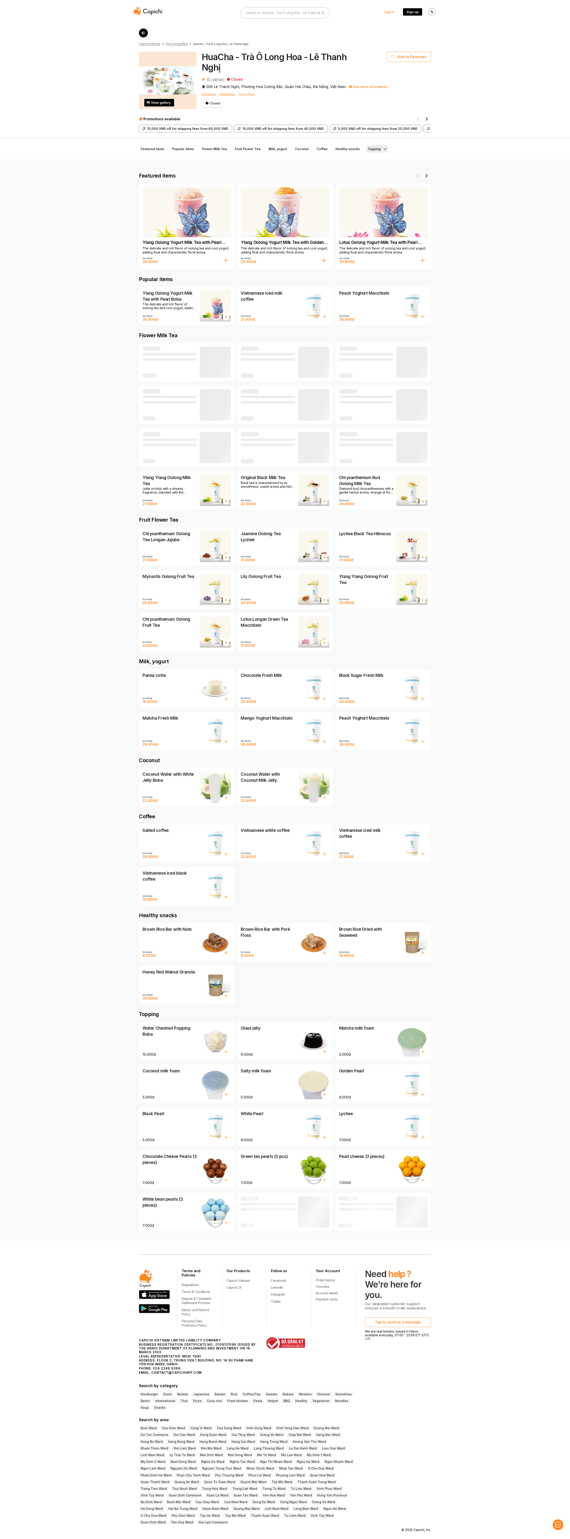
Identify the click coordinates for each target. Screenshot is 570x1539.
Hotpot (273, 1401)
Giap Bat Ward (300, 1435)
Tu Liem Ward (294, 1515)
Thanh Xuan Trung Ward (316, 1482)
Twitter (276, 1301)
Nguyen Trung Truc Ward (221, 1468)
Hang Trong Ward (273, 1441)
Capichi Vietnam (238, 1280)
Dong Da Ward (264, 1502)
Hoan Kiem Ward (215, 1508)
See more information (370, 87)
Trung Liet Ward (244, 1488)
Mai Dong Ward (240, 1455)
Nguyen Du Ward (184, 1468)
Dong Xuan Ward (213, 1435)
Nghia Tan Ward (242, 1461)
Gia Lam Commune (213, 1522)
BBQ (286, 1401)
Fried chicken (237, 1401)
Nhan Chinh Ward (260, 1468)
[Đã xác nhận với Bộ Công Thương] (285, 1343)
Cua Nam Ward (235, 1502)
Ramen (220, 1394)
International (165, 1401)
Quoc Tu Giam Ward (219, 1482)
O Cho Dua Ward (321, 1468)
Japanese (201, 1394)
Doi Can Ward (184, 1435)
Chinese (323, 1394)
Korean (182, 1394)
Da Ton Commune (154, 1435)
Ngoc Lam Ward (153, 1468)
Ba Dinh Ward (151, 1502)
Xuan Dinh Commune (185, 1495)
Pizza (197, 1401)
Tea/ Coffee (246, 94)
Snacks (159, 1407)
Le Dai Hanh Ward (303, 1448)
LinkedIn (277, 1287)
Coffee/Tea (252, 1394)
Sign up (413, 12)
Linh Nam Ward (152, 1455)
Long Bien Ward (306, 1508)
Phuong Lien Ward (290, 1475)
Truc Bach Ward (184, 1488)
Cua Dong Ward (229, 1428)
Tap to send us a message (398, 1322)
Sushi (167, 1394)
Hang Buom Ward (213, 1441)
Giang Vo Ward (271, 1435)
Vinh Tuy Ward (152, 1495)
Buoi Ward (149, 1428)
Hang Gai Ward (243, 1441)
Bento (145, 1401)
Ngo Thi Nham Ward (276, 1461)
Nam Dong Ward (183, 1461)
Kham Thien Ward (154, 1448)
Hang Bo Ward (152, 1441)
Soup (145, 1407)
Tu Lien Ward (301, 1488)
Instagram (278, 1294)
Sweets (271, 1394)
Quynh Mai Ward (253, 1482)
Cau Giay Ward (207, 1502)
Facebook (278, 1280)
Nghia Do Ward (212, 1461)
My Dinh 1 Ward (319, 1455)
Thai (184, 1401)
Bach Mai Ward (178, 1502)
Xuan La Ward (217, 1495)
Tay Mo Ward (282, 1482)
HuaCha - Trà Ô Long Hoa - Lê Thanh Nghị (220, 44)
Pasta (257, 1401)
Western (305, 1394)
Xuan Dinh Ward (153, 1522)
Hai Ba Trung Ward (182, 1508)
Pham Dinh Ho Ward (156, 1475)
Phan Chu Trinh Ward (193, 1475)
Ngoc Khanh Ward (339, 1461)
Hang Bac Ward (328, 1435)
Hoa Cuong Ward (177, 43)
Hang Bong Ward (181, 1441)
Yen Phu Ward (301, 1495)
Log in (389, 12)
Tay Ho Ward (210, 1515)
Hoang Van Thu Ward (309, 1441)
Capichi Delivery (149, 43)
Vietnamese (227, 94)
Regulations (190, 1285)
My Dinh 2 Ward (153, 1461)
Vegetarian (321, 1401)
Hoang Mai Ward (246, 1508)
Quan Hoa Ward (322, 1475)
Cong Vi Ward (201, 1428)
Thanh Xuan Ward (265, 1515)
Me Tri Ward (266, 1455)
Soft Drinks (209, 94)
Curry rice (214, 1401)
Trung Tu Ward (274, 1488)
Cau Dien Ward (173, 1428)
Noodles (341, 1401)
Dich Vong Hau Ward (292, 1428)
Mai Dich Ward (211, 1455)
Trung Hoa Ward (214, 1488)
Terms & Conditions (196, 1292)
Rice (234, 1394)
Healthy (301, 1401)
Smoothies (343, 1394)
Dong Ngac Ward (293, 1502)
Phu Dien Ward (183, 1515)
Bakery (288, 1394)
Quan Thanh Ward (155, 1482)
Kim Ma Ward (211, 1448)
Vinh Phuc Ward (329, 1488)
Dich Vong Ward (258, 1428)
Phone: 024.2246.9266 (160, 1368)
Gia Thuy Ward (243, 1435)
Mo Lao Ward (291, 1455)
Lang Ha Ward (237, 1448)
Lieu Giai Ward (333, 1448)
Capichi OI (233, 1287)
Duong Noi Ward (326, 1428)
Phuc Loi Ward (259, 1475)
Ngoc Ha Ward (308, 1461)
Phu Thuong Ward (229, 1475)
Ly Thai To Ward (182, 1455)
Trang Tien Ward (154, 1488)
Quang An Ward (187, 1482)
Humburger (149, 1394)
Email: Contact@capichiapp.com (170, 1372)
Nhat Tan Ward (291, 1468)
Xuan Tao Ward (245, 1495)
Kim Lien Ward (185, 1448)
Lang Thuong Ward (269, 1448)
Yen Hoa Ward (274, 1495)
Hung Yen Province (332, 1495)
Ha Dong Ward (152, 1508)
